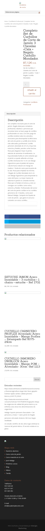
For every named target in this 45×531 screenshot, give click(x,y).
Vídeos (8, 470)
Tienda (8, 473)
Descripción (11, 114)
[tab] (22, 114)
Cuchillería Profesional (16, 21)
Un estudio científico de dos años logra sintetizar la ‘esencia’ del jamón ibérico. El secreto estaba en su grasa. (21, 426)
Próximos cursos (11, 464)
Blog (7, 467)
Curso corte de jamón (13, 454)
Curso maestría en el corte (15, 457)
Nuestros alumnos (12, 451)
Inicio (6, 21)
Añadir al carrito (31, 92)
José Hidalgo (10, 461)
